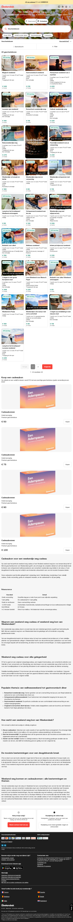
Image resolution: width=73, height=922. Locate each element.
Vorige (24, 367)
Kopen (68, 422)
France (6, 892)
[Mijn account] (66, 7)
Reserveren (31, 21)
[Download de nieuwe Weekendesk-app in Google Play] (6, 868)
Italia (5, 901)
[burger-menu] (70, 7)
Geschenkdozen (36, 35)
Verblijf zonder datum (21, 35)
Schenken (43, 21)
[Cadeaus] (62, 7)
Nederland (43, 901)
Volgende (47, 367)
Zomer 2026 (7, 35)
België (42, 896)
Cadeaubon (48, 35)
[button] (36, 28)
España (42, 892)
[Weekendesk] (7, 6)
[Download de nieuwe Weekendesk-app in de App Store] (17, 868)
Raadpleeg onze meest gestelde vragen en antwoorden (54, 826)
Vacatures (40, 864)
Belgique (6, 896)
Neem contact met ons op (18, 825)
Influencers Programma (44, 866)
